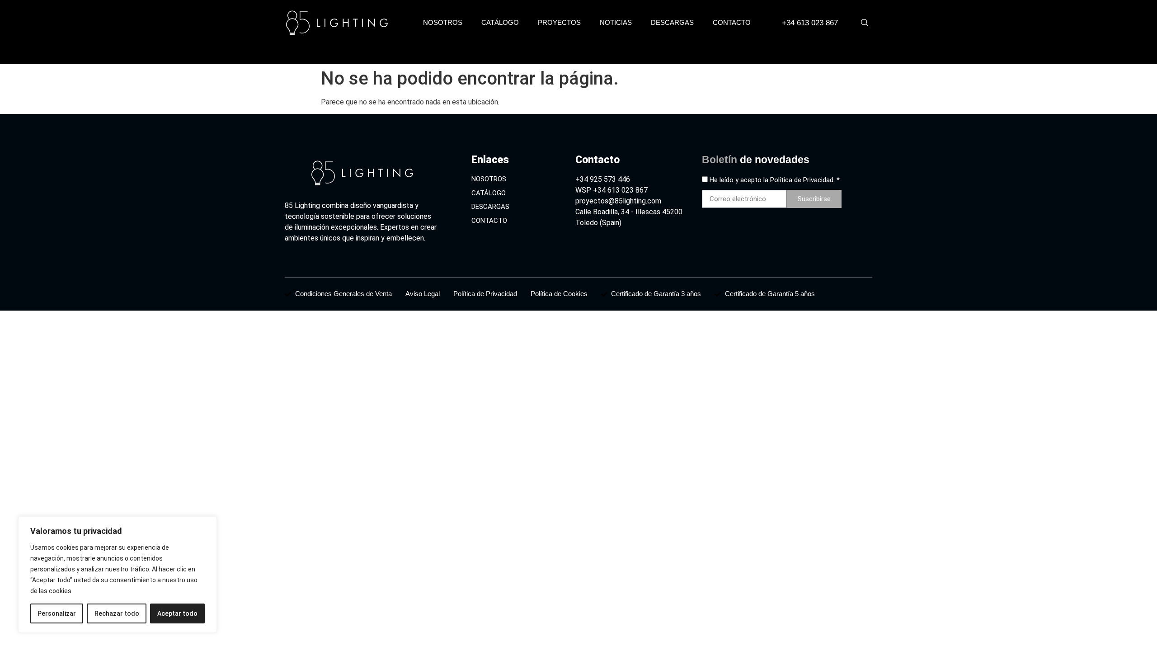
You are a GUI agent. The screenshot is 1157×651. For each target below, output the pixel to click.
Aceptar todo (177, 613)
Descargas (672, 22)
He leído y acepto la (775, 180)
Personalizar (57, 613)
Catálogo (500, 22)
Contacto (732, 22)
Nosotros (442, 22)
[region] (117, 574)
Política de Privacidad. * (805, 180)
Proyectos (559, 22)
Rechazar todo (116, 613)
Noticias (616, 22)
